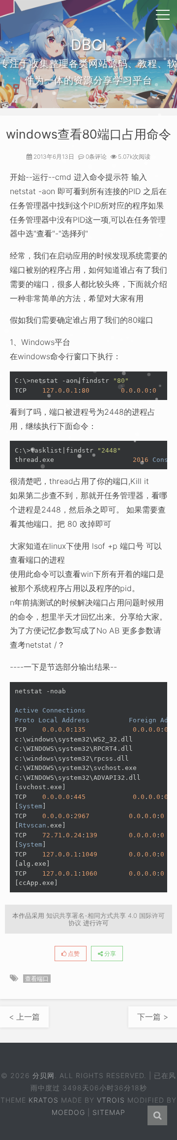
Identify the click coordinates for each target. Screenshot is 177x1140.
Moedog (68, 1112)
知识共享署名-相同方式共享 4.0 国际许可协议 (105, 919)
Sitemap (108, 1112)
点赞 (73, 953)
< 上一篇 (24, 1017)
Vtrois (111, 1100)
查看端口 (37, 978)
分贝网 (43, 1075)
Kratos (44, 1100)
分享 (109, 953)
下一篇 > (152, 1017)
